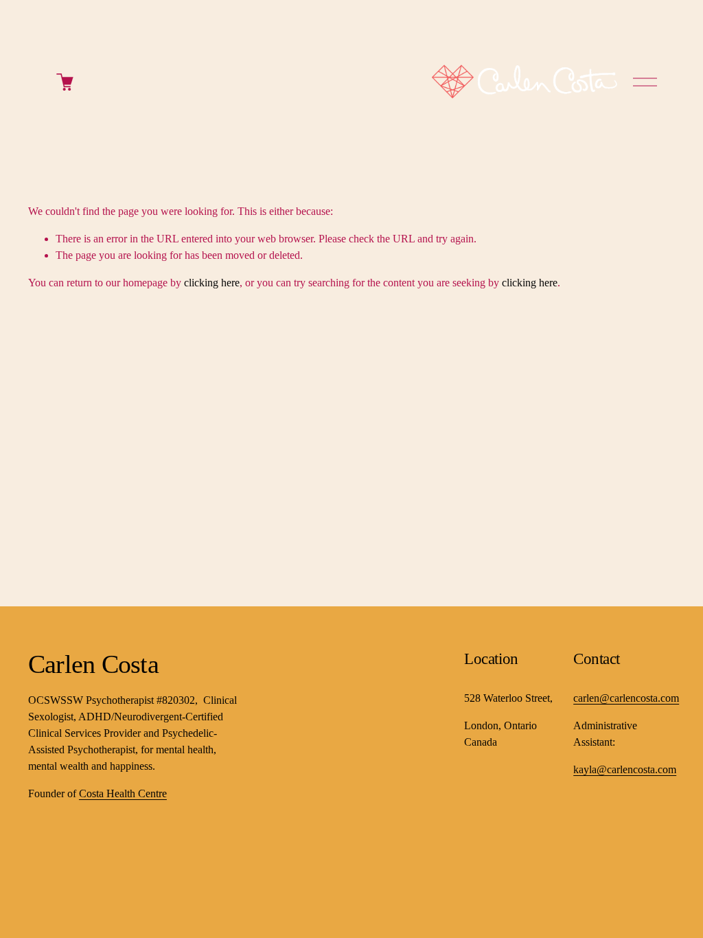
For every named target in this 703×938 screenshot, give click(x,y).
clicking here (212, 282)
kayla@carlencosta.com (624, 769)
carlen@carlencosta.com (626, 698)
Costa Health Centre (123, 793)
